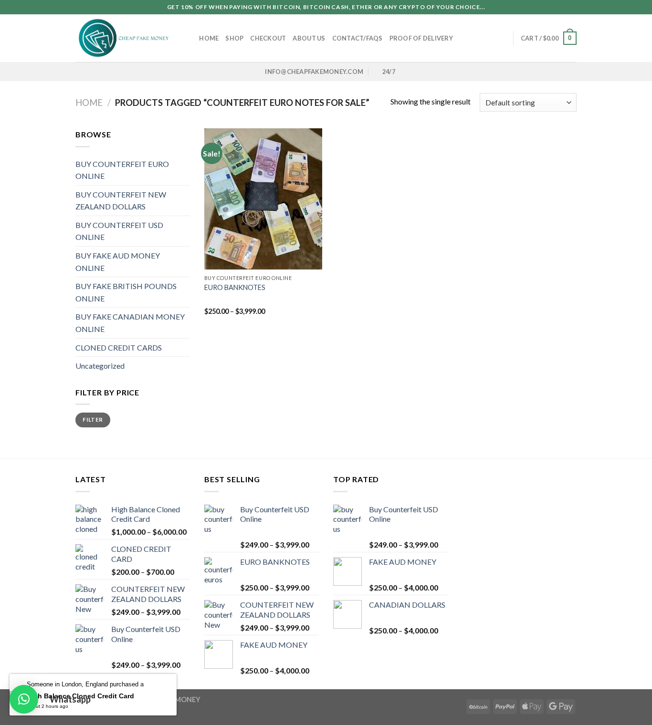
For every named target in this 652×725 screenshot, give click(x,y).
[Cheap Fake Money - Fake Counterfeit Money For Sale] (123, 38)
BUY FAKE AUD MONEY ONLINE (117, 261)
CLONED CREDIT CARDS (118, 347)
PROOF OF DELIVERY (421, 38)
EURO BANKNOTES (234, 287)
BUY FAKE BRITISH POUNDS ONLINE (126, 292)
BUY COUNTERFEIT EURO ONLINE (122, 170)
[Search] (188, 38)
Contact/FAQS (357, 38)
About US (309, 38)
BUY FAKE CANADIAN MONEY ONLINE (130, 322)
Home (209, 38)
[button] (24, 699)
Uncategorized (100, 365)
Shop (234, 38)
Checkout (268, 38)
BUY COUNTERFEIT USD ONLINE (119, 231)
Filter (93, 419)
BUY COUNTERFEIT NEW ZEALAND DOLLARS (120, 200)
